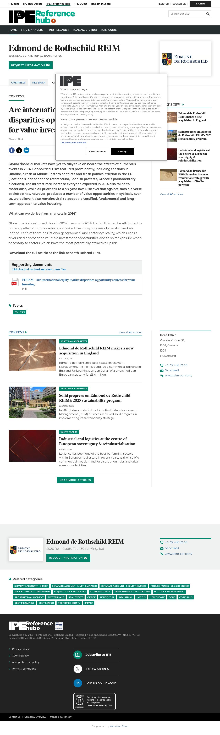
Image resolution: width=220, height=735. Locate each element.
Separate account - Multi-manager (74, 586)
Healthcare (157, 597)
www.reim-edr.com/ (178, 375)
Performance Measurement (132, 591)
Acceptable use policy (25, 662)
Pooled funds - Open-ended (32, 591)
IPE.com (14, 3)
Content (16, 96)
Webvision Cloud (119, 726)
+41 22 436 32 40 (176, 365)
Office (91, 597)
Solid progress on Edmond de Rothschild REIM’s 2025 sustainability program (194, 135)
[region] (111, 117)
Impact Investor (101, 3)
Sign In (200, 3)
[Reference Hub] (42, 22)
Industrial (125, 597)
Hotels (141, 597)
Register (163, 4)
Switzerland (56, 597)
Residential (107, 597)
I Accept (123, 151)
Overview (18, 82)
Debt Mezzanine (24, 603)
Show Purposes (97, 151)
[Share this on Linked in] (26, 150)
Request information (28, 65)
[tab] (185, 105)
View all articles (171, 194)
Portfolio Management (169, 591)
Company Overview (35, 717)
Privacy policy (20, 649)
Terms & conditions (24, 668)
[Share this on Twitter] (19, 150)
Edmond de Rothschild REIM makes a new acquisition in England (192, 117)
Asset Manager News (73, 341)
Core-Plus (185, 597)
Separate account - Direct (31, 586)
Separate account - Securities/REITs (123, 586)
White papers (68, 432)
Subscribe (179, 4)
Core (172, 597)
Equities (19, 312)
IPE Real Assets (32, 3)
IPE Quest (81, 3)
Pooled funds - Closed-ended (170, 586)
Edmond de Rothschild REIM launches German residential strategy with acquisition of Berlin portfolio (193, 178)
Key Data (38, 82)
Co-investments (100, 591)
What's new (170, 105)
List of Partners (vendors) (73, 142)
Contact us (14, 717)
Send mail (172, 370)
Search (208, 13)
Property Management (29, 597)
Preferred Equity (69, 603)
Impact (88, 603)
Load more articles (75, 480)
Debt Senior (46, 603)
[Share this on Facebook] (12, 150)
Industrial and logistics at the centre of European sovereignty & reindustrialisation (194, 155)
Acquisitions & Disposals (70, 591)
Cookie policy (20, 655)
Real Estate (75, 597)
